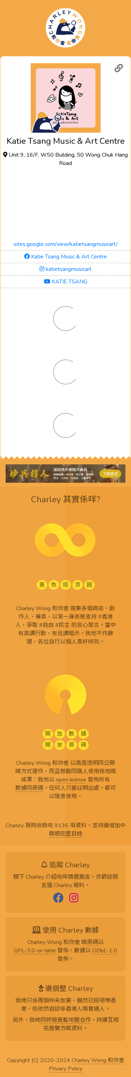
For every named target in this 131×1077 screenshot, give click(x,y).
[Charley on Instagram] (73, 898)
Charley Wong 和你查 (98, 1060)
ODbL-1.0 (104, 950)
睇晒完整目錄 (65, 834)
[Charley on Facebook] (58, 898)
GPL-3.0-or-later (35, 950)
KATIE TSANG (68, 281)
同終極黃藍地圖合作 (66, 1020)
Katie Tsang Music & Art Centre (68, 256)
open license (71, 780)
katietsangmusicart (68, 269)
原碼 (92, 942)
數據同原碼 (29, 788)
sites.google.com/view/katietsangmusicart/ (66, 244)
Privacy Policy (65, 1069)
